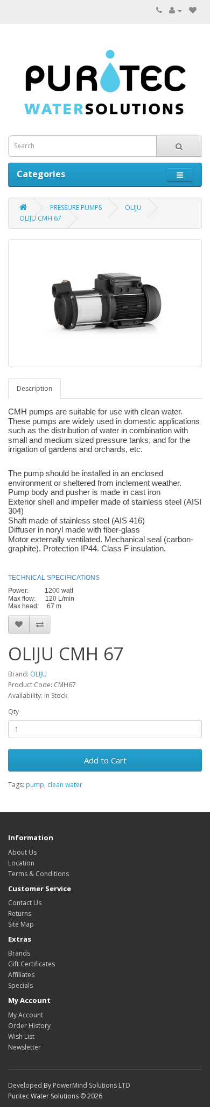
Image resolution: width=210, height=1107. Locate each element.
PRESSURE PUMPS (76, 207)
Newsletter (24, 1047)
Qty (13, 711)
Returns (19, 913)
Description (34, 388)
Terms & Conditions (38, 873)
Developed (25, 1085)
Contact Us (24, 902)
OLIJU (133, 207)
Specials (20, 985)
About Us (22, 852)
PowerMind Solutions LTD (91, 1085)
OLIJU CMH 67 (40, 218)
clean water (64, 784)
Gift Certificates (31, 963)
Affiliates (21, 974)
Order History (29, 1025)
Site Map (21, 924)
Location (21, 863)
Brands (19, 953)
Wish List (21, 1036)
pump (35, 784)
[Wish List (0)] (193, 10)
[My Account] (175, 10)
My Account (25, 1014)
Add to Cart (105, 760)
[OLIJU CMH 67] (105, 303)
